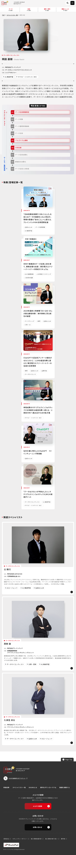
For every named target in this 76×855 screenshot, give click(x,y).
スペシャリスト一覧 (12, 15)
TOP (3, 15)
